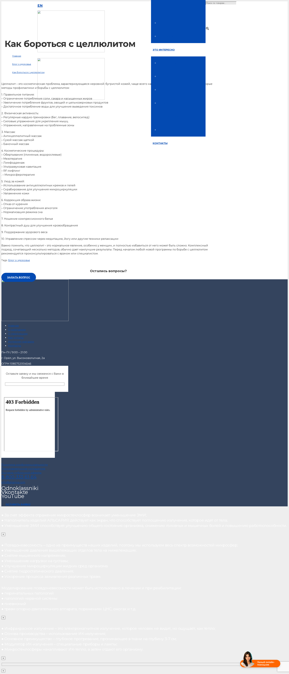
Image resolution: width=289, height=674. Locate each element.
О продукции (18, 333)
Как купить (16, 337)
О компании (17, 329)
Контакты (14, 345)
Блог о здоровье (19, 260)
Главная (13, 325)
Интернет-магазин (21, 341)
